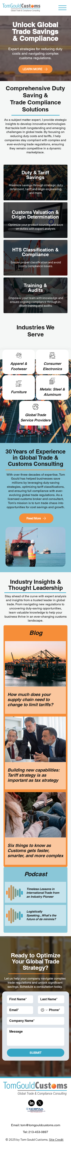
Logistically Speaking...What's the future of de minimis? (41, 915)
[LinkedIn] (31, 1103)
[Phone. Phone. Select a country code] (44, 1010)
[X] (39, 1103)
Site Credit (56, 1139)
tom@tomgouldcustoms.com (40, 1125)
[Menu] (62, 8)
